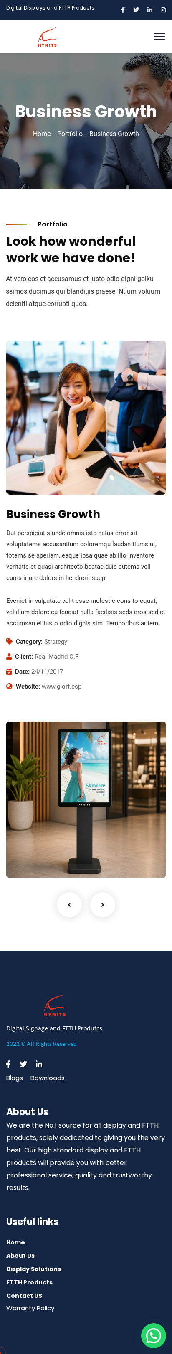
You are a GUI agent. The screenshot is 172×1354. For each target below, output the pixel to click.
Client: (24, 656)
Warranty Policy (30, 1308)
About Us (20, 1256)
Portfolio (70, 134)
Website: (28, 686)
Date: (22, 671)
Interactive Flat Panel (48, 860)
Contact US (24, 1296)
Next (102, 904)
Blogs (14, 1077)
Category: (29, 641)
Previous (69, 904)
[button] (153, 1335)
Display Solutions (33, 1269)
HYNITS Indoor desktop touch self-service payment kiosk (72, 844)
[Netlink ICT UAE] (47, 36)
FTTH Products (29, 1282)
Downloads (47, 1077)
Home (42, 134)
